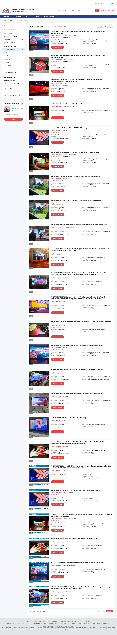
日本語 (29, 623)
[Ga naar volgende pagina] (111, 26)
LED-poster (6, 52)
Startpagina (7, 16)
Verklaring (35, 621)
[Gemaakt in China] (12, 3)
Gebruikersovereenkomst (44, 621)
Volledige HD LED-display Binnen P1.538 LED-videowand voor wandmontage (75, 176)
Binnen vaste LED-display (10, 46)
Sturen (13, 119)
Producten (18, 16)
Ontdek (37, 16)
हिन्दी (84, 623)
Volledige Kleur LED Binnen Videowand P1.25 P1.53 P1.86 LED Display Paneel (76, 490)
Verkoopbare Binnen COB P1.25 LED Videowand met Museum (70, 104)
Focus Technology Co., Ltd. (56, 626)
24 (37, 611)
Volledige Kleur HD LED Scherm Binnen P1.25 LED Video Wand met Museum (75, 152)
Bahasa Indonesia (106, 623)
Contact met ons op (49, 16)
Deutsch (45, 623)
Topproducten (81, 621)
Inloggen (97, 3)
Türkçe (93, 623)
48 (44, 611)
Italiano (56, 623)
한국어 (68, 623)
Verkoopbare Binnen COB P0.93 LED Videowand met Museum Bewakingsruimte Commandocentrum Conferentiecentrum (76, 80)
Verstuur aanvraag (57, 47)
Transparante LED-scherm (10, 69)
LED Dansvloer (7, 65)
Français (35, 623)
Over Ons (28, 16)
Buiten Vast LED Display (10, 43)
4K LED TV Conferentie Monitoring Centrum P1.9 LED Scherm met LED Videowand (77, 562)
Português (51, 623)
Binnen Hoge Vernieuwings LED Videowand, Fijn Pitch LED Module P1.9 (74, 538)
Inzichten (88, 621)
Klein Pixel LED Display (9, 49)
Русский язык (63, 623)
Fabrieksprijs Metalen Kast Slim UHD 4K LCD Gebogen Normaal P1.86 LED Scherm (77, 369)
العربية (73, 623)
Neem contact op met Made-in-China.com (67, 621)
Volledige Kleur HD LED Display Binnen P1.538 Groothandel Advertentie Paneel (76, 393)
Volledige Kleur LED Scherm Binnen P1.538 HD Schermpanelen (71, 128)
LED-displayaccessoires (10, 72)
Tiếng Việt (98, 623)
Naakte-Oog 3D (8, 39)
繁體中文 (25, 623)
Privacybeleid (54, 621)
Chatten (14, 110)
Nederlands (78, 623)
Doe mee (103, 3)
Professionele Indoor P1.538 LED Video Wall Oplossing (68, 418)
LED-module (7, 59)
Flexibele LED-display (9, 56)
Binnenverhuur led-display (10, 36)
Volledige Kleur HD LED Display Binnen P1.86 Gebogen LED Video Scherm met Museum (79, 224)
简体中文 (19, 623)
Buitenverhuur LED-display (10, 33)
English (14, 623)
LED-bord (6, 62)
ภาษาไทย (88, 623)
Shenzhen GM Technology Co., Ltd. (23, 9)
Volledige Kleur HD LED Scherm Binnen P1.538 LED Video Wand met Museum (76, 200)
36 (40, 611)
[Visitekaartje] (22, 104)
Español (40, 623)
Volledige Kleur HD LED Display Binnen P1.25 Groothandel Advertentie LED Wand (77, 345)
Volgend (109, 611)
